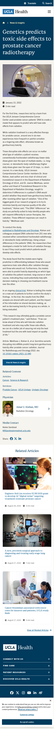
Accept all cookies (27, 722)
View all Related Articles (37, 630)
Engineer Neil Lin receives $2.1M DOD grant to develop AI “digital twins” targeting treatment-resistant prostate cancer (26, 496)
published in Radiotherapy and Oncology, (21, 230)
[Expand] (49, 659)
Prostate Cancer (10, 389)
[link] (11, 439)
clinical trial (20, 290)
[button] (30, 3)
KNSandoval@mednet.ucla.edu (17, 430)
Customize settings (27, 714)
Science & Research (19, 380)
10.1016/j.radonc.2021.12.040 (17, 353)
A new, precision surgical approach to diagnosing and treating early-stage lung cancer (25, 553)
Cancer (6, 380)
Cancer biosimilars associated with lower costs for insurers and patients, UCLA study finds (27, 610)
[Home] (4, 22)
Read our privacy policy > (27, 709)
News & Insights (17, 22)
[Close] (50, 700)
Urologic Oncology (40, 389)
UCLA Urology (24, 389)
